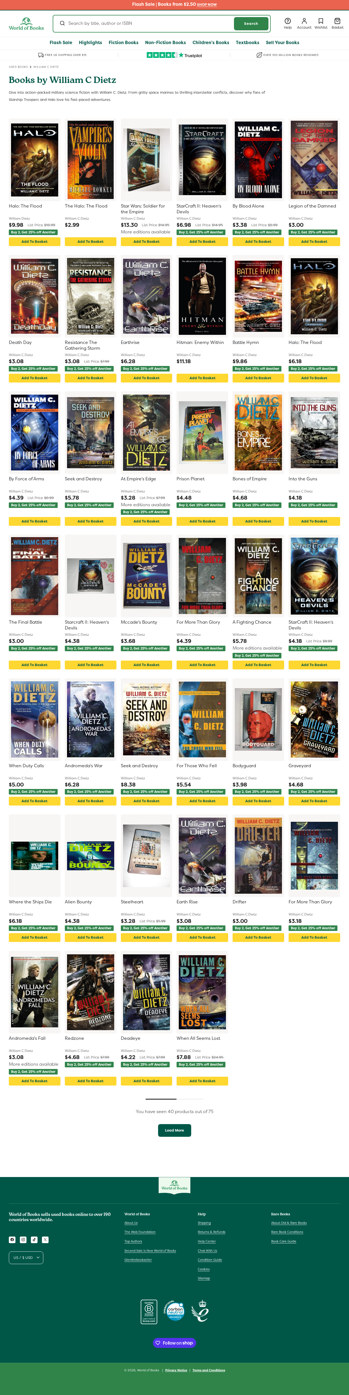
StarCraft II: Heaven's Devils (199, 209)
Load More (174, 1130)
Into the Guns (303, 478)
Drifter (239, 902)
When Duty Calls (26, 765)
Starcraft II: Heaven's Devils (87, 625)
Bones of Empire (250, 478)
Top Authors (133, 1241)
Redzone (74, 1038)
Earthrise (130, 342)
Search (251, 23)
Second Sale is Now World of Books (150, 1250)
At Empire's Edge (138, 478)
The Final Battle (25, 622)
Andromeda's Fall (27, 1038)
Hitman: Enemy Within (200, 342)
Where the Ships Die (30, 902)
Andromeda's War (84, 765)
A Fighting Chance (252, 622)
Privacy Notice (176, 1370)
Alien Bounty (78, 902)
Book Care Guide (283, 1241)
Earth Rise (187, 902)
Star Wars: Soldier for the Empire (143, 209)
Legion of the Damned (312, 206)
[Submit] (61, 24)
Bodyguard (244, 765)
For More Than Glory (198, 622)
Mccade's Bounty (139, 622)
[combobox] (162, 24)
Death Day (20, 342)
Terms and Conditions (209, 1370)
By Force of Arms (26, 478)
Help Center (207, 1241)
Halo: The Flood (25, 206)
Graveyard (300, 765)
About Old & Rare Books (289, 1222)
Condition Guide (210, 1259)
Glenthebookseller (138, 1259)
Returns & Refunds (211, 1232)
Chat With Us (207, 1250)
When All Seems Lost (198, 1038)
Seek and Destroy (83, 478)
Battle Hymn (246, 342)
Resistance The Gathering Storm (82, 345)
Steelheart (132, 902)
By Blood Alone (248, 206)
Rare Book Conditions (287, 1232)
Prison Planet (190, 478)
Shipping (204, 1222)
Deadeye (130, 1038)
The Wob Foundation (140, 1232)
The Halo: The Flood (86, 206)
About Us (131, 1222)
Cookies (204, 1268)
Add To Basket (34, 241)
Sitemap (204, 1278)
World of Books (148, 1370)
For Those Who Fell (197, 765)
